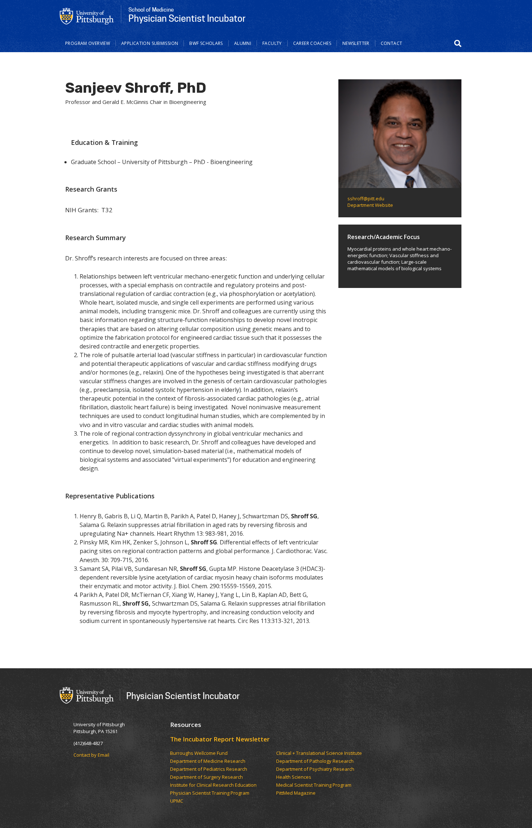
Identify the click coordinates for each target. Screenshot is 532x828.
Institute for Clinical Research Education (213, 785)
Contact (391, 43)
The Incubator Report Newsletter (220, 739)
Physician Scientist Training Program (209, 793)
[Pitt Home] (87, 15)
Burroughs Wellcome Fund (199, 753)
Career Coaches (312, 43)
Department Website (370, 205)
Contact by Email (91, 755)
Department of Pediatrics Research (208, 769)
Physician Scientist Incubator (183, 696)
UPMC (176, 801)
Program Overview (87, 43)
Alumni (242, 43)
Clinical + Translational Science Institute (319, 753)
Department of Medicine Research (207, 761)
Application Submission (149, 43)
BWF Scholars (206, 43)
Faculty (272, 43)
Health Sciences (293, 777)
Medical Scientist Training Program (313, 785)
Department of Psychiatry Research (315, 769)
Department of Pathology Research (315, 761)
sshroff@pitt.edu (365, 198)
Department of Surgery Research (206, 777)
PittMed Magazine (296, 793)
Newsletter (356, 43)
